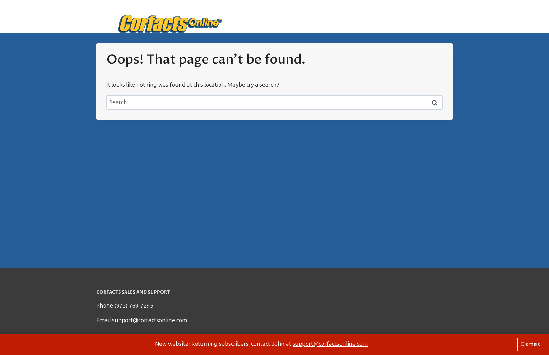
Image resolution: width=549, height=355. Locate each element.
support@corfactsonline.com (330, 343)
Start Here (338, 16)
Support (413, 16)
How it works (377, 16)
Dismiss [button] (530, 344)
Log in (440, 16)
